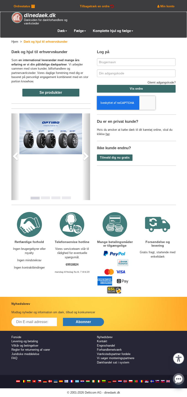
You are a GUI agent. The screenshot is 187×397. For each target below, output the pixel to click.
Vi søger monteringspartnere (115, 358)
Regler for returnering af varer (30, 349)
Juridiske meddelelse (25, 354)
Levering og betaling (24, 341)
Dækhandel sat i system (113, 362)
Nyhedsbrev (105, 337)
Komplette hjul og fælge (112, 31)
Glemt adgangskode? (162, 82)
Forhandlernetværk (109, 349)
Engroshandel (106, 345)
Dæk (61, 31)
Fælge (79, 31)
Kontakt (102, 341)
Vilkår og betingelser (24, 345)
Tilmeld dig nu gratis (115, 157)
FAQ (14, 358)
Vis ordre (136, 88)
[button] (178, 358)
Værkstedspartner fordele (113, 354)
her (107, 134)
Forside (16, 337)
